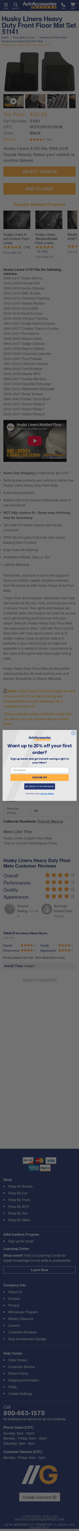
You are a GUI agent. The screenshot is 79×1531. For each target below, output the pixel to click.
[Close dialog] (73, 733)
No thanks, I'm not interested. (39, 786)
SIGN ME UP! (39, 777)
